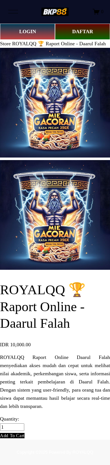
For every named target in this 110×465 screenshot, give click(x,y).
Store (5, 43)
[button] (12, 435)
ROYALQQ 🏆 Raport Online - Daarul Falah (59, 43)
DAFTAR (82, 31)
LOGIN (27, 31)
